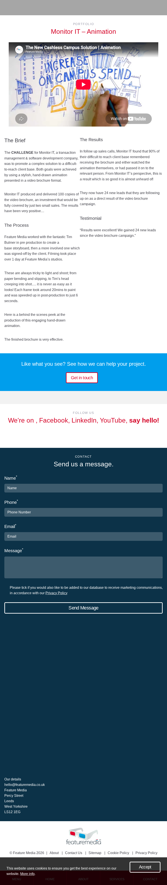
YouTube (113, 420)
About (54, 853)
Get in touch (82, 377)
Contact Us (73, 853)
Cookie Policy (118, 853)
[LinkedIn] (85, 436)
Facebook (53, 420)
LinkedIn (84, 420)
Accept (145, 867)
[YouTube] (95, 436)
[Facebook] (76, 436)
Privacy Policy (56, 593)
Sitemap (95, 853)
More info (27, 874)
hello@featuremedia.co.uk (24, 785)
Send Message (83, 608)
